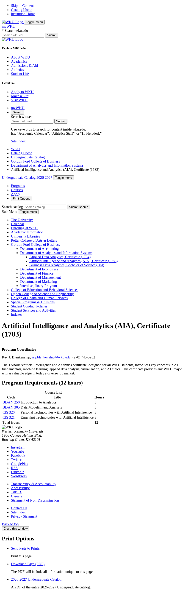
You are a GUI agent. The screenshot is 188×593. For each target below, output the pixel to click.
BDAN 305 (11, 407)
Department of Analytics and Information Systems (47, 165)
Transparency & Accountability (33, 484)
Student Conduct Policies (29, 306)
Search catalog (12, 207)
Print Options (21, 198)
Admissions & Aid (24, 65)
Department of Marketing (38, 281)
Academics (19, 61)
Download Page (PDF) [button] (27, 564)
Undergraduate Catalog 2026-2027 (27, 177)
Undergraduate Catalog (28, 157)
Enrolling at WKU (24, 228)
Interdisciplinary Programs (39, 286)
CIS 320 (9, 412)
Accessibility (20, 488)
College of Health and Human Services (39, 298)
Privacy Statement (24, 516)
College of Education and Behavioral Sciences (44, 290)
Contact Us (19, 508)
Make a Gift (19, 96)
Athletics (17, 70)
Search (17, 112)
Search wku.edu (15, 30)
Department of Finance (36, 273)
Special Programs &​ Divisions (33, 302)
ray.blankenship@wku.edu (51, 357)
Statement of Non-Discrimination (35, 500)
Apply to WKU (22, 92)
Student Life (20, 74)
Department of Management (40, 277)
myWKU (8, 26)
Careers (16, 496)
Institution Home (23, 14)
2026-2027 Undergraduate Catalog (36, 579)
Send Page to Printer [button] (26, 548)
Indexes (16, 314)
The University (22, 220)
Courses (17, 190)
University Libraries (25, 236)
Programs (18, 186)
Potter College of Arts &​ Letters (34, 240)
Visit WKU (19, 100)
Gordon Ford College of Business (35, 161)
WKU (15, 149)
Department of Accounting (39, 249)
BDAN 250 (11, 402)
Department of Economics (39, 269)
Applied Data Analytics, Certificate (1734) (60, 257)
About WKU (20, 57)
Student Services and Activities (33, 310)
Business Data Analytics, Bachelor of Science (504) (66, 265)
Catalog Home (21, 10)
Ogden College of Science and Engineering (42, 294)
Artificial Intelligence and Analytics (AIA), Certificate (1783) (73, 261)
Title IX (16, 492)
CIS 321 (9, 417)
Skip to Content (22, 6)
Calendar (17, 224)
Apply (15, 194)
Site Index (18, 141)
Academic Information (27, 232)
